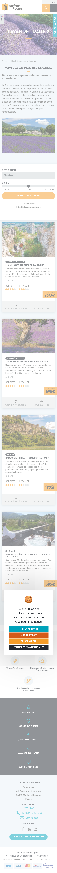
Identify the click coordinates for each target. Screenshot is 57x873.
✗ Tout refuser (29, 635)
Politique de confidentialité (29, 647)
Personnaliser (29, 641)
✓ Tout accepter (29, 629)
